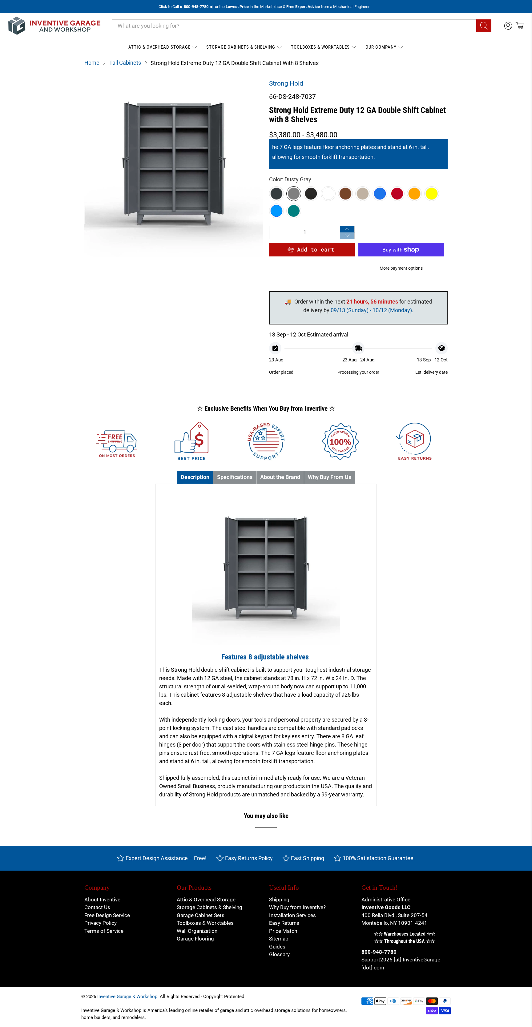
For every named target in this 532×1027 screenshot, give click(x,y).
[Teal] (293, 210)
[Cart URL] (519, 26)
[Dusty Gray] (293, 193)
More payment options (401, 268)
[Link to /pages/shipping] (117, 441)
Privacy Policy (100, 923)
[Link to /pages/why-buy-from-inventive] (340, 441)
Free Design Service (107, 915)
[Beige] (362, 193)
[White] (328, 193)
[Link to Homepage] (54, 26)
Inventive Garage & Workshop (127, 996)
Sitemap (278, 939)
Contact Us (97, 907)
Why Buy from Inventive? (297, 907)
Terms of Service (103, 931)
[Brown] (345, 193)
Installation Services (292, 915)
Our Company (381, 47)
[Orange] (414, 193)
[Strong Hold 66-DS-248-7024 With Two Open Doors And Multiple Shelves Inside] (173, 168)
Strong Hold (286, 83)
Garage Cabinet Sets (200, 915)
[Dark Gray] (276, 193)
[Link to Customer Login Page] (508, 25)
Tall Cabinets (125, 63)
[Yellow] (431, 193)
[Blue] (380, 193)
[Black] (311, 193)
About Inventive (102, 899)
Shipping (279, 899)
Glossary (279, 954)
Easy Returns (284, 923)
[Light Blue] (276, 210)
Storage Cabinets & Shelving (240, 47)
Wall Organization (197, 931)
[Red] (397, 193)
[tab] (195, 477)
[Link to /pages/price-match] (191, 441)
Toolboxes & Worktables (320, 47)
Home (91, 63)
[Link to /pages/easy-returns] (415, 441)
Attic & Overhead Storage (159, 47)
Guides (277, 947)
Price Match (283, 931)
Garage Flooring (195, 939)
